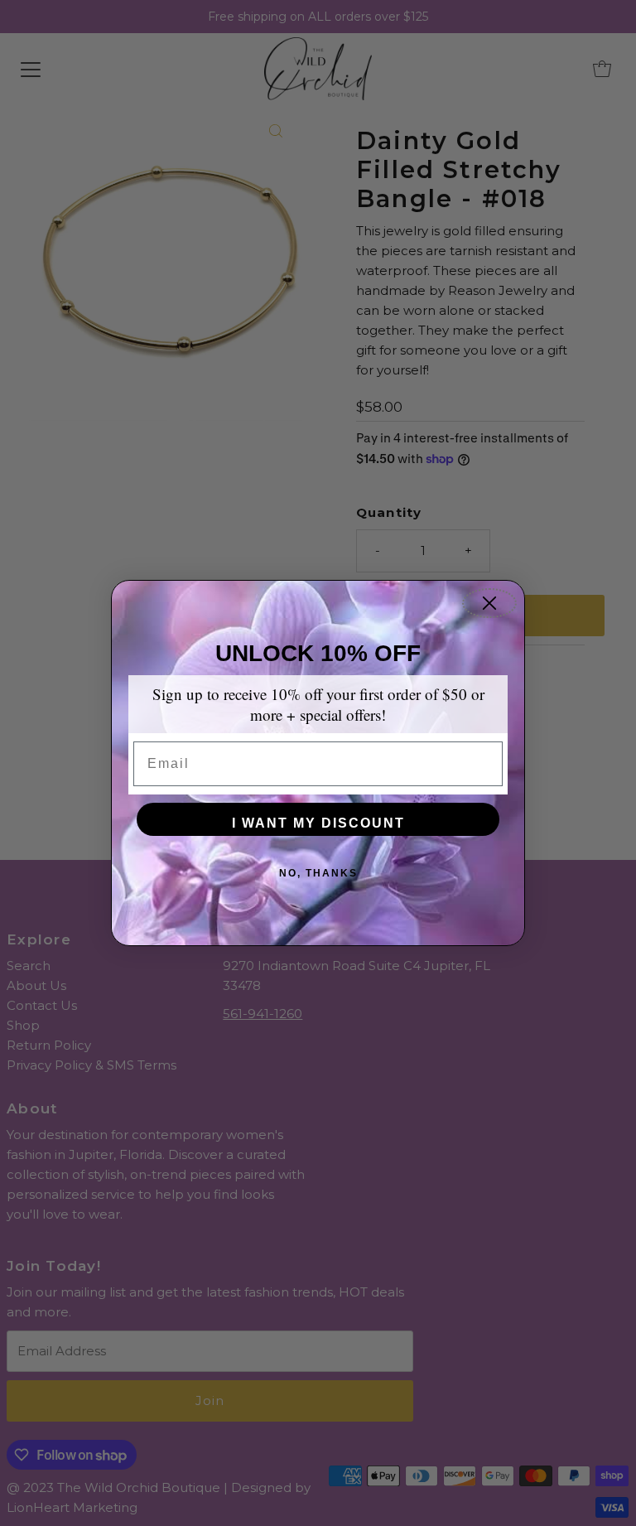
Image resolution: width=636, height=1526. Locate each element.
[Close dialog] (489, 603)
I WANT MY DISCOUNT (318, 823)
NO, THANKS (318, 873)
